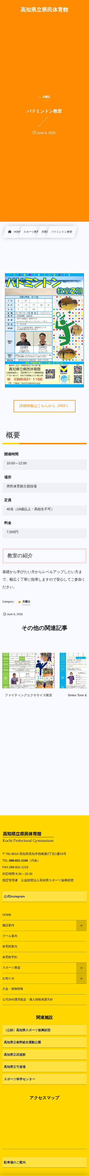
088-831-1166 (18, 860)
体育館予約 (9, 957)
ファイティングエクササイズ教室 (28, 695)
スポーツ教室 (11, 967)
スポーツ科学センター (19, 1079)
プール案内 (9, 936)
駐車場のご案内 (15, 1162)
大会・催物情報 (12, 988)
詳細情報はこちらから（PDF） (44, 406)
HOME (6, 914)
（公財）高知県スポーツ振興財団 (27, 1030)
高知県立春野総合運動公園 (22, 1042)
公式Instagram (14, 896)
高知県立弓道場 (15, 1066)
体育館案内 (9, 946)
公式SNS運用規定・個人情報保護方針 (27, 999)
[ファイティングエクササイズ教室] (28, 670)
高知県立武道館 (15, 1054)
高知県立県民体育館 (44, 9)
